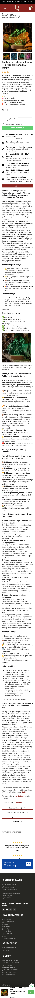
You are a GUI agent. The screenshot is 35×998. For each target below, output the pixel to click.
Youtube (7, 909)
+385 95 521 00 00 (7, 966)
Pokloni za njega (7, 933)
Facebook (3, 909)
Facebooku (18, 802)
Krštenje (4, 923)
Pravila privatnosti (7, 895)
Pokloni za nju (6, 935)
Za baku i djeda (6, 930)
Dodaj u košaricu (17, 128)
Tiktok (14, 909)
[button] (5, 37)
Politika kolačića (6, 897)
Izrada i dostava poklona (9, 884)
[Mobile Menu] (5, 8)
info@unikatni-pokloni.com (10, 969)
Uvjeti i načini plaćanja (8, 886)
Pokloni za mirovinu (8, 921)
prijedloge (20, 796)
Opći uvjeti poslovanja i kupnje (11, 893)
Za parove (5, 928)
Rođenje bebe (6, 926)
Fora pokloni (5, 951)
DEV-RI (8, 985)
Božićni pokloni (6, 919)
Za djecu (4, 936)
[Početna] (2, 14)
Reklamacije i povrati (8, 888)
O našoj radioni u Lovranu (9, 889)
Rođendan (5, 924)
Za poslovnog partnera (9, 938)
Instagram (10, 909)
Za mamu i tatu (6, 931)
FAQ (3, 899)
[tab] (17, 185)
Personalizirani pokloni (9, 948)
